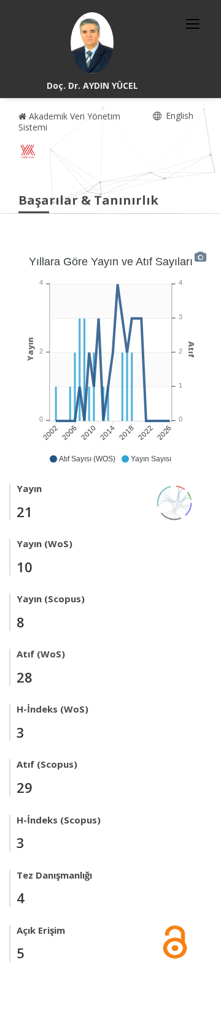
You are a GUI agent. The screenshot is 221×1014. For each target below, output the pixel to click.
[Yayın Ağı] (174, 501)
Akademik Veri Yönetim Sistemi (69, 121)
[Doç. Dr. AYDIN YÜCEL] (92, 43)
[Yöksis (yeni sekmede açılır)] (27, 151)
